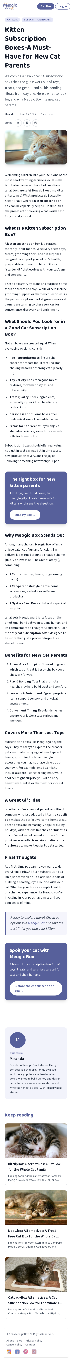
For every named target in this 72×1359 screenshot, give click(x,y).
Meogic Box (36, 923)
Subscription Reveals (37, 19)
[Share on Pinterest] (35, 123)
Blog (19, 1341)
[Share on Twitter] (18, 123)
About (10, 1341)
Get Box (45, 6)
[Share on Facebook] (27, 123)
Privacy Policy (34, 1341)
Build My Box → (25, 515)
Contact (30, 1345)
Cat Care (12, 19)
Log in (63, 6)
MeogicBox (22, 1334)
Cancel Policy (14, 1345)
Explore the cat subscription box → (34, 988)
